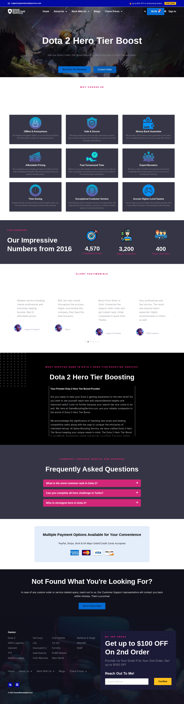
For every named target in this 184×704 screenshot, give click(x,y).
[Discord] (17, 684)
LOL (35, 642)
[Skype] (10, 684)
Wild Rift (81, 642)
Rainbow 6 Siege (86, 637)
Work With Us (79, 11)
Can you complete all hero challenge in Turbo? (74, 493)
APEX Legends (16, 642)
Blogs (97, 11)
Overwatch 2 (40, 647)
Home (46, 11)
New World (58, 658)
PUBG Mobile (59, 653)
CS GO (55, 642)
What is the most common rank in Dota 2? (72, 483)
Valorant (12, 647)
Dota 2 (11, 637)
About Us (59, 11)
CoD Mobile (58, 637)
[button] (145, 11)
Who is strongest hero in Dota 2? (66, 502)
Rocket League (16, 658)
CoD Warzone (40, 658)
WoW (79, 647)
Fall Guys (38, 637)
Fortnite (56, 647)
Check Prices (112, 11)
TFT (10, 653)
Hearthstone (39, 653)
